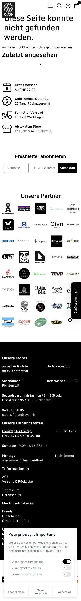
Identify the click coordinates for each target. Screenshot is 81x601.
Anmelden (67, 168)
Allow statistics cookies (26, 568)
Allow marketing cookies (27, 574)
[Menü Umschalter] (50, 5)
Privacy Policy (53, 550)
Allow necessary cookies (27, 561)
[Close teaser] (70, 320)
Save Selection (40, 591)
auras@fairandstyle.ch (18, 414)
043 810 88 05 (13, 410)
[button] (76, 300)
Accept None (16, 591)
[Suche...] (59, 6)
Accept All (65, 591)
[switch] (66, 561)
